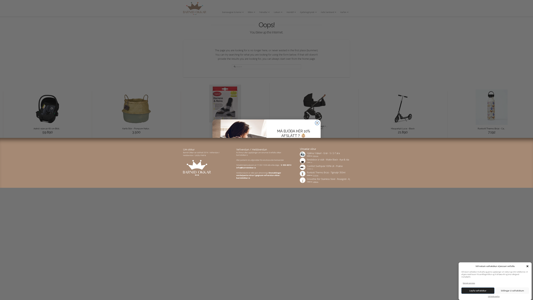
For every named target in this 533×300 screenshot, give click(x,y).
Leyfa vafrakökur (477, 290)
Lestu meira (200, 155)
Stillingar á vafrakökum (512, 290)
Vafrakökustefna (494, 296)
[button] (527, 266)
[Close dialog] (317, 123)
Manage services (469, 283)
